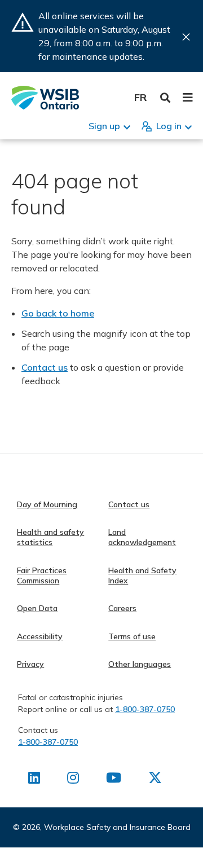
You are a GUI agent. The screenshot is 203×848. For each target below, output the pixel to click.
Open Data (37, 608)
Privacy (30, 664)
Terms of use (132, 636)
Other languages (139, 664)
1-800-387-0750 (145, 709)
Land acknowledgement (142, 537)
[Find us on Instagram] (73, 780)
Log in (169, 125)
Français (140, 97)
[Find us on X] (155, 780)
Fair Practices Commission (42, 575)
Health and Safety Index (142, 575)
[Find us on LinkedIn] (34, 780)
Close (186, 37)
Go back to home (57, 313)
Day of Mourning (47, 504)
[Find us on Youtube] (113, 780)
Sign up (104, 125)
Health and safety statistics (50, 537)
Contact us (44, 367)
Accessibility (40, 636)
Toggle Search (165, 97)
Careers (122, 608)
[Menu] (187, 97)
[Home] (45, 97)
